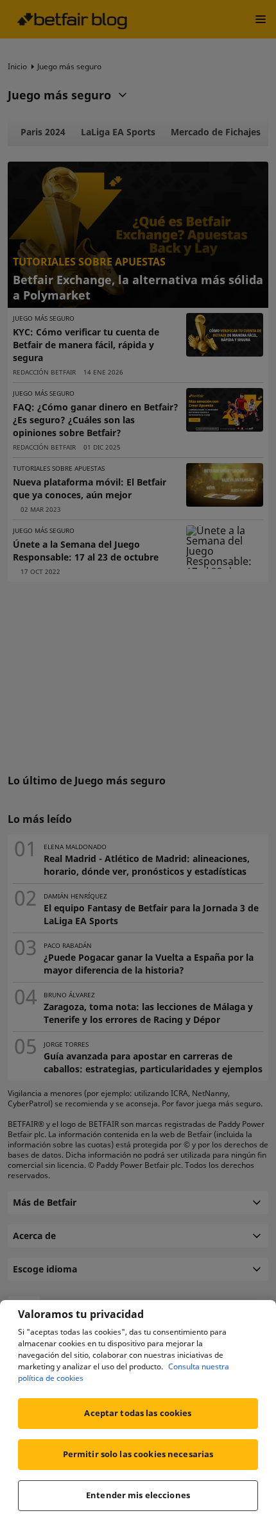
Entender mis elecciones (138, 1495)
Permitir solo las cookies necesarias (138, 1454)
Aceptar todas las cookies (137, 1413)
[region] (138, 1414)
